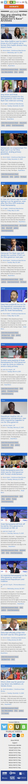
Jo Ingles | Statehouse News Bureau (13, 104)
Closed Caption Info (15, 748)
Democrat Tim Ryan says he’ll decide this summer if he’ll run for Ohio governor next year (13, 255)
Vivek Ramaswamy (17, 125)
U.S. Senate (5, 713)
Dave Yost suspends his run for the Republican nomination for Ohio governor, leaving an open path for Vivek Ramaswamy (13, 307)
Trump (14, 499)
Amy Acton (23, 69)
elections (22, 550)
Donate (14, 6)
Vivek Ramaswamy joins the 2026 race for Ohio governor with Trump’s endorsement (12, 472)
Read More (11, 66)
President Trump (13, 391)
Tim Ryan (23, 177)
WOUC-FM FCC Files (15, 760)
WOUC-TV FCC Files (15, 753)
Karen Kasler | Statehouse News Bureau (14, 50)
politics (21, 72)
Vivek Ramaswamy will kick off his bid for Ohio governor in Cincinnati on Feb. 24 (13, 526)
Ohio (15, 72)
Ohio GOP (9, 228)
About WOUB (15, 740)
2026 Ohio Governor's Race (9, 69)
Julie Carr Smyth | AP (9, 369)
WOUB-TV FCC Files (15, 750)
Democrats (5, 177)
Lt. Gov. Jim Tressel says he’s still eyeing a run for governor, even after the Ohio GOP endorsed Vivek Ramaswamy (14, 202)
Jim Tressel (23, 225)
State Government (13, 282)
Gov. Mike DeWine (7, 72)
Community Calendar (14, 745)
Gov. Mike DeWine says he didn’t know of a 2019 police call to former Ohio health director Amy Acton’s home (14, 44)
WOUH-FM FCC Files (15, 763)
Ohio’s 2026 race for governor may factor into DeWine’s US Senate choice (13, 684)
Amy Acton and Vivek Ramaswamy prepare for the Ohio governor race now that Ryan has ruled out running (12, 97)
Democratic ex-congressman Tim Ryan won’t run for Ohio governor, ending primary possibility (14, 151)
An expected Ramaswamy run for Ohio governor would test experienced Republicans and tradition (14, 578)
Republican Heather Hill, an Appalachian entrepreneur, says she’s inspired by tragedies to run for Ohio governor (13, 419)
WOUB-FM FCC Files (15, 758)
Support (14, 743)
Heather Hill (5, 445)
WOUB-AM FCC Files (15, 755)
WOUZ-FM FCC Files (15, 767)
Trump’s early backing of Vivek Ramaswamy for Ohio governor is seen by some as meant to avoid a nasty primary (13, 363)
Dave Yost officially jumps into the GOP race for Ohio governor (13, 634)
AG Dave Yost (6, 335)
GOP (21, 496)
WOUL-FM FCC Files (15, 765)
